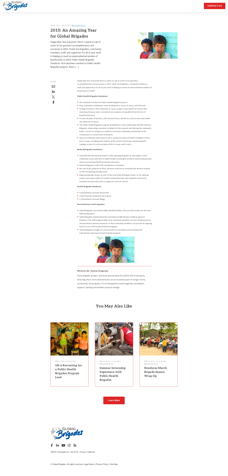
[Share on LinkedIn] (53, 91)
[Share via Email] (53, 86)
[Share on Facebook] (53, 102)
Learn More (114, 400)
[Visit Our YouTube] (63, 445)
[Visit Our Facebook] (51, 445)
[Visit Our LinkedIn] (57, 445)
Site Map (114, 464)
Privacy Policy (102, 464)
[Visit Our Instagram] (69, 445)
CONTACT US (214, 6)
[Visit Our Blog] (75, 445)
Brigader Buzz (78, 25)
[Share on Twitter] (53, 97)
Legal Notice (89, 464)
